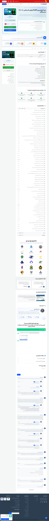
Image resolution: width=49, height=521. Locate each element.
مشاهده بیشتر (44, 59)
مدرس (38, 48)
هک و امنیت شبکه (26, 501)
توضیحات (45, 48)
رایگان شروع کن (10, 30)
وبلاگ (37, 499)
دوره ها (42, 7)
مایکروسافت (27, 499)
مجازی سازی (27, 500)
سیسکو (27, 504)
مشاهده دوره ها (4, 1)
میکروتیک (27, 503)
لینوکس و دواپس (26, 502)
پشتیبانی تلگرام (16, 505)
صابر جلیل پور (41, 377)
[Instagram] (41, 502)
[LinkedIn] (42, 502)
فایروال (27, 508)
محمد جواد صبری (37, 309)
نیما (42, 485)
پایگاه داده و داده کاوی (26, 509)
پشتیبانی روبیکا (17, 504)
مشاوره (35, 48)
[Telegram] (44, 502)
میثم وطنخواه (41, 463)
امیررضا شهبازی (41, 457)
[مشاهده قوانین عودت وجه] (6, 20)
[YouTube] (46, 502)
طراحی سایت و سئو (26, 510)
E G (42, 428)
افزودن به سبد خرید (10, 27)
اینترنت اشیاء (27, 512)
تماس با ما (37, 500)
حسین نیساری (41, 398)
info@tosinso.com (16, 500)
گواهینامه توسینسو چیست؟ (32, 299)
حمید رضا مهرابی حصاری (40, 452)
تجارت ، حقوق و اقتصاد (26, 516)
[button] (24, 37)
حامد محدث (41, 479)
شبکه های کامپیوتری (39, 7)
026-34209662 (16, 503)
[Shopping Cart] (8, 4)
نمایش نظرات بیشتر (31, 489)
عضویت (10, 513)
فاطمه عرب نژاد (41, 468)
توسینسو (45, 7)
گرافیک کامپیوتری (26, 511)
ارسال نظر (19, 374)
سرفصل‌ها (41, 48)
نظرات (32, 48)
